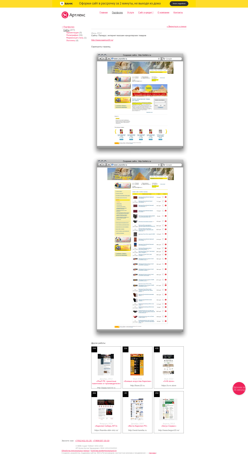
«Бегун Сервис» (168, 426)
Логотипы (70, 40)
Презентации (72, 32)
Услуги (130, 12)
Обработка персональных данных (75, 451)
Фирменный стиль (74, 38)
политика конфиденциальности (104, 451)
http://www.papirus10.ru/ (102, 40)
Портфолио (117, 12)
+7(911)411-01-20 (83, 441)
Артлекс (152, 453)
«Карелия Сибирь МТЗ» (106, 426)
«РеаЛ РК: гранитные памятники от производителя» (106, 382)
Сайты (66, 30)
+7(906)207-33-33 (101, 441)
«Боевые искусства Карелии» (137, 381)
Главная (104, 12)
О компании (163, 12)
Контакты (178, 12)
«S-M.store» (168, 381)
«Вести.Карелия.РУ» (137, 426)
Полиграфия (72, 35)
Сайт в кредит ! (145, 12)
